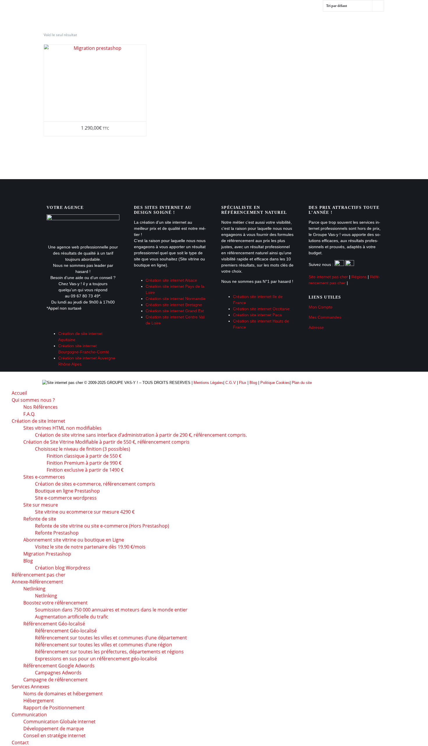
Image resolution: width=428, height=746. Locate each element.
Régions (359, 276)
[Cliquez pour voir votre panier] (400, 53)
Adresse (316, 327)
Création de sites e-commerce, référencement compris (95, 484)
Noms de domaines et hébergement (63, 693)
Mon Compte (321, 307)
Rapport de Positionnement (53, 707)
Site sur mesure (40, 505)
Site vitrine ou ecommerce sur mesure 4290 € (85, 512)
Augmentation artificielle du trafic (71, 616)
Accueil (73, 11)
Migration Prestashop (47, 554)
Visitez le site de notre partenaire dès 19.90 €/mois (90, 547)
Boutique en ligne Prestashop (67, 491)
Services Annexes (85, 32)
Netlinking (34, 588)
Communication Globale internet (59, 721)
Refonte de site (39, 519)
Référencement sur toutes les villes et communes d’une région (103, 644)
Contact (183, 32)
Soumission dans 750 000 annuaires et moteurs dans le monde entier (111, 609)
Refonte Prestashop (57, 533)
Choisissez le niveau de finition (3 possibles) (82, 449)
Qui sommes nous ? (119, 11)
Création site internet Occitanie (261, 308)
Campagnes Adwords (58, 672)
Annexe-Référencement (341, 11)
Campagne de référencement (55, 679)
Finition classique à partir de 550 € (84, 456)
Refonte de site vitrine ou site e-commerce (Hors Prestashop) (102, 526)
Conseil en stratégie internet (54, 735)
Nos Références (40, 407)
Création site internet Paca (257, 315)
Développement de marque (53, 728)
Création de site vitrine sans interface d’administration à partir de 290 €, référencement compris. (141, 435)
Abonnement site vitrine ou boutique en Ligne (73, 540)
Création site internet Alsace (171, 280)
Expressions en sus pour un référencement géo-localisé (96, 658)
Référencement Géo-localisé (66, 630)
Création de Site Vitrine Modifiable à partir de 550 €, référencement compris (106, 442)
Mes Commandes (325, 317)
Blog (253, 382)
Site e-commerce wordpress (66, 498)
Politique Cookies (275, 382)
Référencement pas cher (267, 11)
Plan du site (302, 382)
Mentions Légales (208, 382)
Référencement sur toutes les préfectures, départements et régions (109, 651)
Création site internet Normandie (176, 298)
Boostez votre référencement (55, 602)
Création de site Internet (188, 11)
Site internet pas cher (328, 276)
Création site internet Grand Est (175, 310)
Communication (140, 32)
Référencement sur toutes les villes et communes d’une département (111, 637)
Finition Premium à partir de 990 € (84, 463)
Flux (242, 382)
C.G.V (230, 382)
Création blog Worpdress (62, 568)
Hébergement (38, 700)
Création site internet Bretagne (174, 304)
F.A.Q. (29, 414)
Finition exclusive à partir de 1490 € (85, 470)
